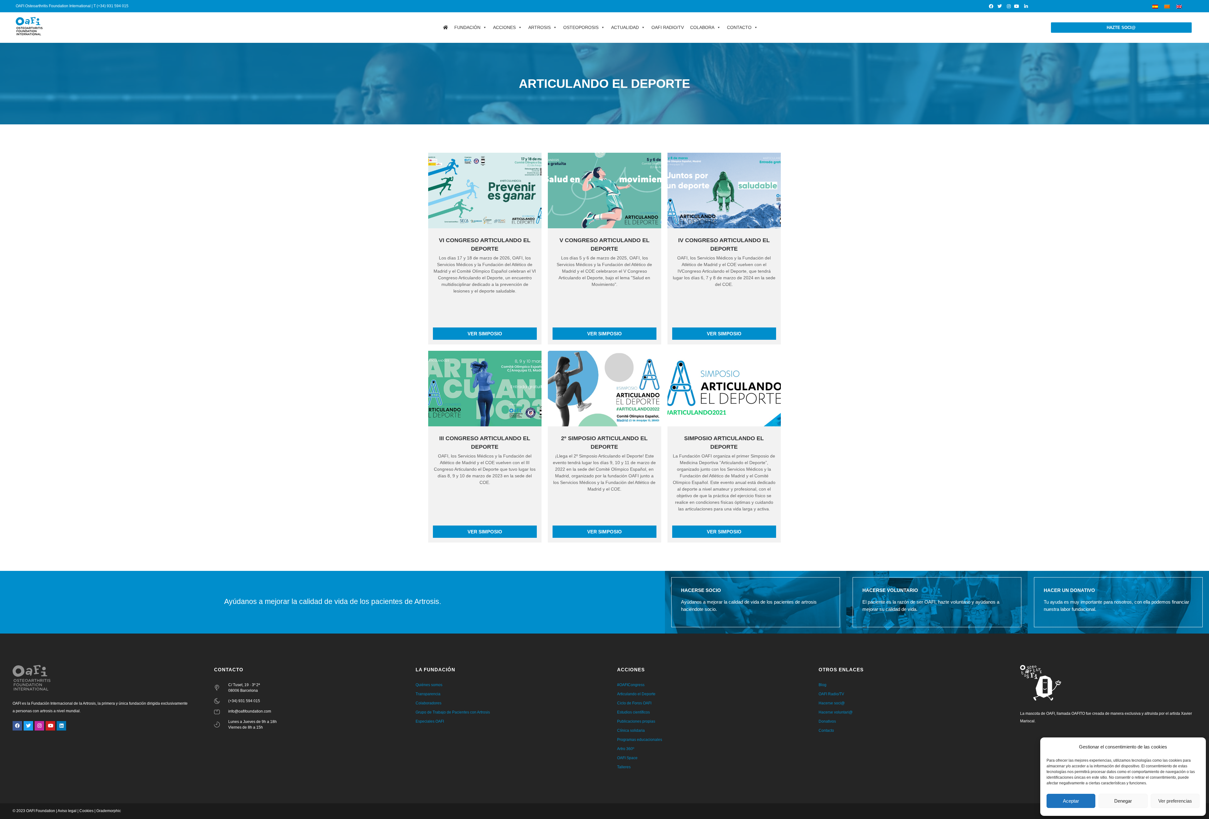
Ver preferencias (1175, 801)
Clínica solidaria (631, 730)
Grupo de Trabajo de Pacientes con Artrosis (453, 712)
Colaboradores (428, 703)
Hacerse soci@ (832, 703)
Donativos (827, 721)
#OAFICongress (630, 685)
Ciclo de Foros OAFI (634, 703)
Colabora (702, 27)
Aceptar (1071, 801)
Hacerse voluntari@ (836, 712)
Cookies (86, 811)
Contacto (739, 27)
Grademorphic (108, 811)
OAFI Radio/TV (667, 27)
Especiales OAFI (430, 721)
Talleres (624, 767)
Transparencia (428, 694)
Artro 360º (625, 749)
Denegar (1123, 801)
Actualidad (625, 27)
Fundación (467, 27)
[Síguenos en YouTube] (1017, 6)
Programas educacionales (639, 739)
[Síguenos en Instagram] (1008, 6)
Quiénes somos (429, 685)
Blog (822, 685)
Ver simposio (485, 333)
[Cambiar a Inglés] (1179, 6)
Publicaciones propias (636, 721)
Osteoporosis (581, 27)
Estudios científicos (633, 712)
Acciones (504, 27)
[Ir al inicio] (445, 27)
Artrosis (539, 27)
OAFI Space (627, 758)
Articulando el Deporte (636, 694)
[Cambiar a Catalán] (1167, 6)
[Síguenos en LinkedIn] (1026, 6)
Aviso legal (67, 811)
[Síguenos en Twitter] (1000, 6)
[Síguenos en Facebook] (991, 6)
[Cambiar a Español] (1155, 6)
